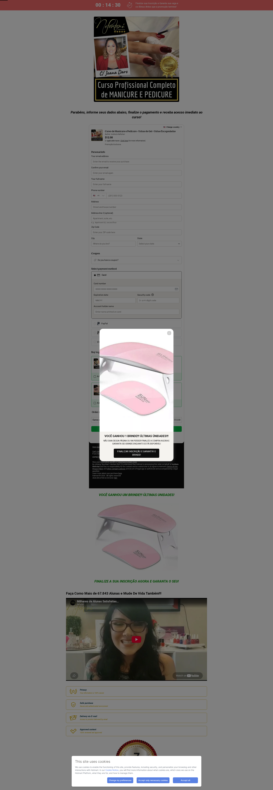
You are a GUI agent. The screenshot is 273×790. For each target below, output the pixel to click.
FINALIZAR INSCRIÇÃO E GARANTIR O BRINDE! (136, 453)
